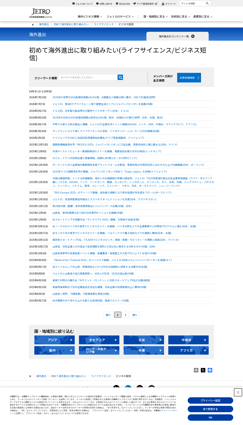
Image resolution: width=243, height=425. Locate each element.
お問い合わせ (105, 3)
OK (210, 417)
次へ (134, 315)
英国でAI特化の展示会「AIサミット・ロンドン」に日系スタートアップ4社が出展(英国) (101, 280)
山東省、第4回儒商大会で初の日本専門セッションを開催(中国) (87, 212)
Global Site (124, 3)
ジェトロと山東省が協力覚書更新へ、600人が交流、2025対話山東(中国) (93, 273)
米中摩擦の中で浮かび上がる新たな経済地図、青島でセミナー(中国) (90, 300)
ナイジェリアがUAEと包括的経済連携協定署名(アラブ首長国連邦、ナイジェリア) (98, 137)
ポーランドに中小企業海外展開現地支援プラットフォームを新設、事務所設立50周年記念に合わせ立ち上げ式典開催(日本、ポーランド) (128, 164)
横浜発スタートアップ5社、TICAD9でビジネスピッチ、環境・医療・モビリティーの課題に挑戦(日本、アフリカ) (115, 239)
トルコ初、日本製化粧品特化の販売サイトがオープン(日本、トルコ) (90, 110)
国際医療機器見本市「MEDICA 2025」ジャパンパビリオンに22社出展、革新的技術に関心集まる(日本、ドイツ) (114, 144)
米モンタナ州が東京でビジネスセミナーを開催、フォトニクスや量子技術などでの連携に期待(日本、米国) (111, 233)
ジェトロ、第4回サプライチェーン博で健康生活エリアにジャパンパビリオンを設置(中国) (102, 104)
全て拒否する (210, 409)
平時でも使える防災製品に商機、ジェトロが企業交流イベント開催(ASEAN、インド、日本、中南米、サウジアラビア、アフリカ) (124, 124)
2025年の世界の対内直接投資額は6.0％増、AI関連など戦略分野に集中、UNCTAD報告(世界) (103, 97)
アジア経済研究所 (145, 3)
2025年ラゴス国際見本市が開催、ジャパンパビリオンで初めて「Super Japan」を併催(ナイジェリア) (109, 171)
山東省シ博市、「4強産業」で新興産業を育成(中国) (80, 293)
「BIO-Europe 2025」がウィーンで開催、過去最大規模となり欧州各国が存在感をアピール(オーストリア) (111, 192)
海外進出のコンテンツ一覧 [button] (174, 36)
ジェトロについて (84, 3)
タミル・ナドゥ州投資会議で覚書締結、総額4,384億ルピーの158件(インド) (94, 158)
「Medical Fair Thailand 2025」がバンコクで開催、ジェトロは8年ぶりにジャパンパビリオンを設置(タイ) (112, 260)
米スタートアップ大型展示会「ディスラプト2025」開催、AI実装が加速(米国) (95, 219)
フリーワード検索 (45, 78)
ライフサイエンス (104, 24)
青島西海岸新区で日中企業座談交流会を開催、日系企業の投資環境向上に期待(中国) (99, 287)
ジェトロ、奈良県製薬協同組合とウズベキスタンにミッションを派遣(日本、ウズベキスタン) (104, 199)
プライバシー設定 (210, 400)
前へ (108, 315)
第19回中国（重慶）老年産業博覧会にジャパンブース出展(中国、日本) (92, 206)
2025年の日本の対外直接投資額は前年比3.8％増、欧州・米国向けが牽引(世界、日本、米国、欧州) (107, 117)
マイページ (170, 3)
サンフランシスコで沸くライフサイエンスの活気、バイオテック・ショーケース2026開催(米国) (105, 131)
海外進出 (44, 24)
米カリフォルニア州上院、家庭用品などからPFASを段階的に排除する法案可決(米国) (99, 266)
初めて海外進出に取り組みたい (71, 24)
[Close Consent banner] (238, 392)
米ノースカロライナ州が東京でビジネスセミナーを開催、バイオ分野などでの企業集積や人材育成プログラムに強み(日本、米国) (124, 226)
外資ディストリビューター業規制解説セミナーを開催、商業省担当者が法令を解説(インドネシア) (106, 151)
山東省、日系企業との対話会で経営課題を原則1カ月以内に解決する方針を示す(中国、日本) (103, 246)
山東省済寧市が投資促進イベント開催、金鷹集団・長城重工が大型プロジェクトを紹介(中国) (104, 253)
